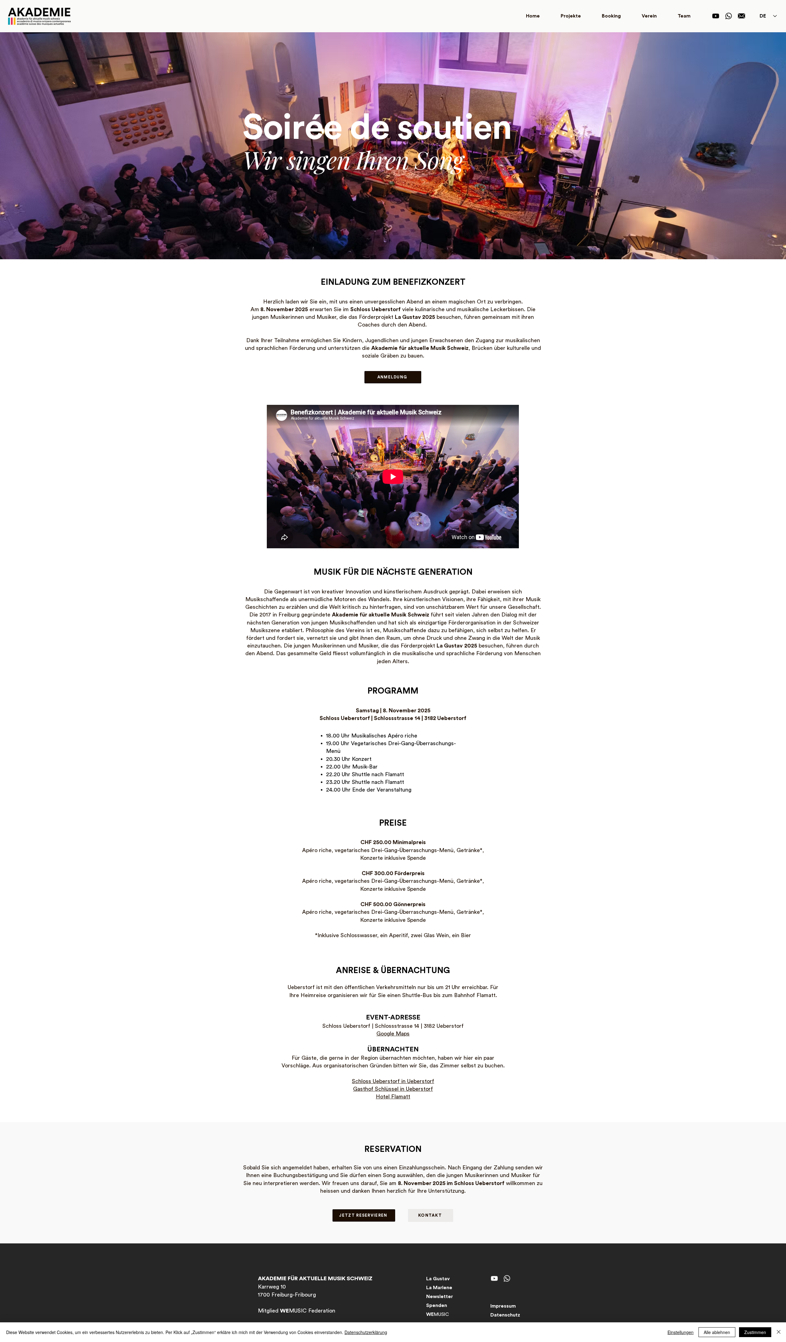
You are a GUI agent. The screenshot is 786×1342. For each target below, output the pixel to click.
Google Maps (393, 1033)
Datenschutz (505, 1315)
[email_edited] (741, 16)
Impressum (503, 1306)
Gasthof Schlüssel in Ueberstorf (393, 1089)
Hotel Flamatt (393, 1096)
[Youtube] (716, 16)
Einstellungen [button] (680, 1332)
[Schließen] (778, 1332)
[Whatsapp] (729, 16)
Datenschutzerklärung (365, 1332)
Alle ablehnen (717, 1332)
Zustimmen (755, 1332)
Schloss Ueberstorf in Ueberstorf (393, 1081)
